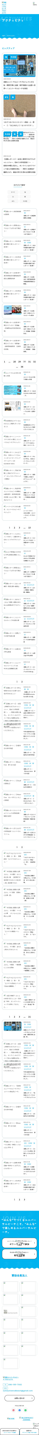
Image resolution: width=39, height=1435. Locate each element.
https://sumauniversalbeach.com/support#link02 (19, 1254)
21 (29, 1016)
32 (34, 361)
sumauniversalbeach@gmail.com (18, 1389)
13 (29, 527)
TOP (3, 36)
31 (29, 361)
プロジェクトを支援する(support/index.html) (19, 1243)
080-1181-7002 (13, 1384)
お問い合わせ (19, 1398)
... (9, 361)
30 (24, 361)
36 (22, 366)
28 (14, 361)
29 (19, 361)
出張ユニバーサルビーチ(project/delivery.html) (9, 1431)
